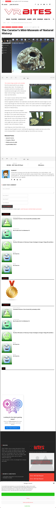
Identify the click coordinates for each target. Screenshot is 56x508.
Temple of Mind (10, 140)
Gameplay (8, 1)
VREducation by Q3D (11, 142)
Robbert (35, 27)
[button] (54, 483)
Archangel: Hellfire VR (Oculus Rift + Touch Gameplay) (23, 1)
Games (29, 19)
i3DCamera (41, 164)
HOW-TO (47, 19)
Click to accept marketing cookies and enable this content (42, 462)
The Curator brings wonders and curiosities (15, 83)
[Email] (44, 4)
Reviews (40, 19)
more (51, 77)
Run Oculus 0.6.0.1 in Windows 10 (21, 230)
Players (14, 19)
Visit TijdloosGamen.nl (12, 427)
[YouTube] (38, 4)
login (5, 4)
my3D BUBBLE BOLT (11, 144)
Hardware (22, 19)
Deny (28, 498)
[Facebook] (35, 4)
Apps (34, 19)
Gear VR (21, 27)
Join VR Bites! (14, 4)
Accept (28, 494)
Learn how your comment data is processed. (31, 209)
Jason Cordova (16, 217)
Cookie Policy (27, 506)
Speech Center (10, 138)
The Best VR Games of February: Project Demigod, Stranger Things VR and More (33, 242)
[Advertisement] (28, 152)
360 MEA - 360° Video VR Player (15, 164)
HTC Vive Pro (16, 253)
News (8, 19)
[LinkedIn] (17, 179)
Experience (14, 27)
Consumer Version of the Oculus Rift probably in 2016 (26, 218)
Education (8, 27)
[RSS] (47, 4)
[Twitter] (41, 4)
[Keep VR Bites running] (49, 4)
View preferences (28, 502)
